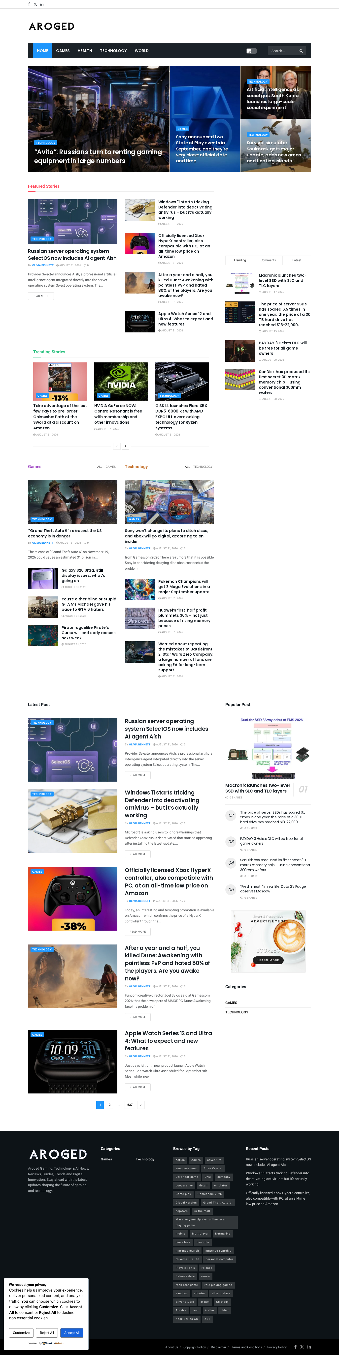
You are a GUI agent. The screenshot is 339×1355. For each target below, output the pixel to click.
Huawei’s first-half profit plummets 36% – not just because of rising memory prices (184, 618)
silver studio (185, 1302)
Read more (43, 296)
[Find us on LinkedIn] (41, 4)
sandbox (182, 1293)
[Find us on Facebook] (29, 4)
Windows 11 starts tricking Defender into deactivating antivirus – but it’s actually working (185, 209)
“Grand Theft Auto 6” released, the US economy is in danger (65, 533)
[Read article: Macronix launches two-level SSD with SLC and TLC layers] (268, 748)
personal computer (219, 1259)
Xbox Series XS (187, 1319)
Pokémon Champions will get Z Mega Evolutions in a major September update (184, 586)
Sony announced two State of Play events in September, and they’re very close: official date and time (202, 149)
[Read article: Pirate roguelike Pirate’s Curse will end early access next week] (43, 635)
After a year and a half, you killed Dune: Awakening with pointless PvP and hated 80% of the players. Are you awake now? (185, 285)
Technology (113, 50)
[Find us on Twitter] (35, 4)
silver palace (221, 1293)
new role (203, 1242)
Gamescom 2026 (210, 1194)
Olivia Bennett (49, 170)
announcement (186, 1168)
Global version (186, 1203)
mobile (181, 1234)
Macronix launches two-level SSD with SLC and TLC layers (282, 280)
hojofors (182, 1211)
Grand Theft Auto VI (218, 1203)
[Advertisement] (268, 213)
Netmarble (223, 1234)
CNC (208, 1177)
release (207, 1268)
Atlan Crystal (213, 1168)
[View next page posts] (125, 446)
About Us (171, 1347)
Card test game (187, 1177)
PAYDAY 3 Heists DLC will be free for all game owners (283, 348)
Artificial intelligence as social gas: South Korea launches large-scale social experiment (273, 98)
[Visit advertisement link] (268, 941)
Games (63, 50)
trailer (209, 1310)
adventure (214, 1160)
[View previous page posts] (117, 446)
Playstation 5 (185, 1268)
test (196, 1310)
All (99, 467)
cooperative (184, 1185)
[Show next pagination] (141, 1105)
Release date (185, 1276)
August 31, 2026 (76, 170)
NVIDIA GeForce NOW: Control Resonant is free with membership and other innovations (118, 414)
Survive (181, 1310)
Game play (183, 1194)
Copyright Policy (194, 1347)
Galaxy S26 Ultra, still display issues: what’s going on (83, 575)
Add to (196, 1160)
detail (203, 1185)
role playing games (218, 1285)
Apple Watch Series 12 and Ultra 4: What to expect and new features (185, 319)
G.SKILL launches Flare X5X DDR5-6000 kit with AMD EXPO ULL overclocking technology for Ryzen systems (181, 417)
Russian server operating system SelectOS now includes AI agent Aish (72, 255)
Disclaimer (218, 1347)
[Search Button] (301, 50)
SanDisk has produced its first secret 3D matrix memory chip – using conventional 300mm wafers (284, 382)
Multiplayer (200, 1234)
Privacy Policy (277, 1347)
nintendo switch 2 (218, 1251)
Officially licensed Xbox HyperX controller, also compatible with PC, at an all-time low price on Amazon (184, 246)
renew (205, 1276)
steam (205, 1302)
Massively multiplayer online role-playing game (201, 1222)
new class (183, 1242)
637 (130, 1104)
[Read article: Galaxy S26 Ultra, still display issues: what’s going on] (43, 578)
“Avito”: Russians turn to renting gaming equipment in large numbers (98, 156)
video (225, 1310)
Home (42, 50)
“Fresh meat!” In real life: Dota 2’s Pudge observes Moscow (273, 889)
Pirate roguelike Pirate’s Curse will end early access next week (89, 633)
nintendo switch (187, 1251)
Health (85, 50)
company (223, 1177)
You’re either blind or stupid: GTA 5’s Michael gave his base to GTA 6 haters (89, 604)
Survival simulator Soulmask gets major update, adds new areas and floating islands (274, 152)
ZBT (207, 1319)
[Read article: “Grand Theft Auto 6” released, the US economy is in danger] (72, 502)
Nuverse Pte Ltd (187, 1259)
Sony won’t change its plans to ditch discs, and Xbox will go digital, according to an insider (166, 536)
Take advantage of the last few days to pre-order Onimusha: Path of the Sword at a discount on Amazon (60, 417)
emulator (220, 1185)
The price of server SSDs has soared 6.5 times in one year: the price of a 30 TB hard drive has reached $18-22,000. (284, 314)
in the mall (202, 1211)
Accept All (71, 1332)
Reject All (47, 1332)
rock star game (187, 1285)
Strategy (222, 1302)
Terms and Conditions (246, 1347)
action (180, 1160)
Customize (21, 1332)
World (142, 50)
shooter (199, 1293)
